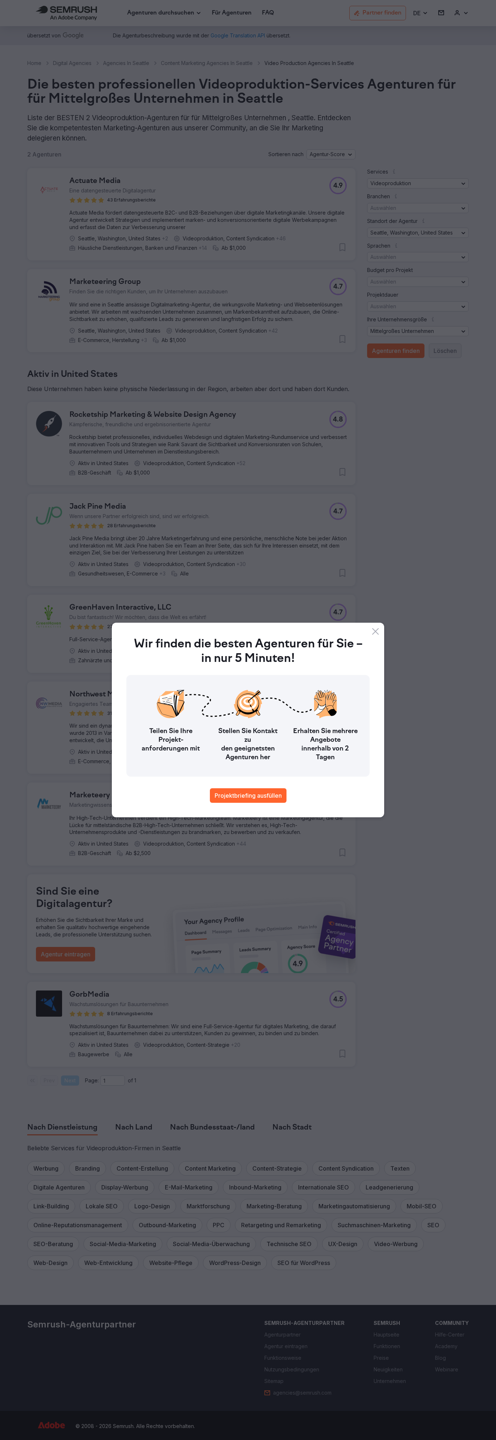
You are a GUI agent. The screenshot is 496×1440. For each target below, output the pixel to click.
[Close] (375, 631)
